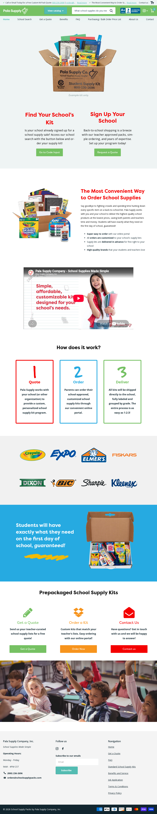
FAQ (78, 19)
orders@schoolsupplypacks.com (24, 777)
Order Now (78, 649)
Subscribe (66, 770)
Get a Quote (45, 19)
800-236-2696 (58, 2)
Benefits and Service (118, 773)
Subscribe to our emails (68, 755)
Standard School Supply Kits (122, 766)
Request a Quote (107, 152)
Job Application (115, 779)
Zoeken (111, 10)
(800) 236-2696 (15, 773)
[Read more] (145, 10)
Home (6, 19)
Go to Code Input (49, 152)
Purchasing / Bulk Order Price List (104, 19)
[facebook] (63, 748)
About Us (133, 19)
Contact (150, 19)
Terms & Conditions (118, 786)
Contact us (143, 2)
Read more (82, 2)
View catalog (55, 10)
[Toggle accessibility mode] (152, 2)
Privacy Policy (115, 793)
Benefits (64, 19)
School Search (24, 19)
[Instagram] (57, 748)
